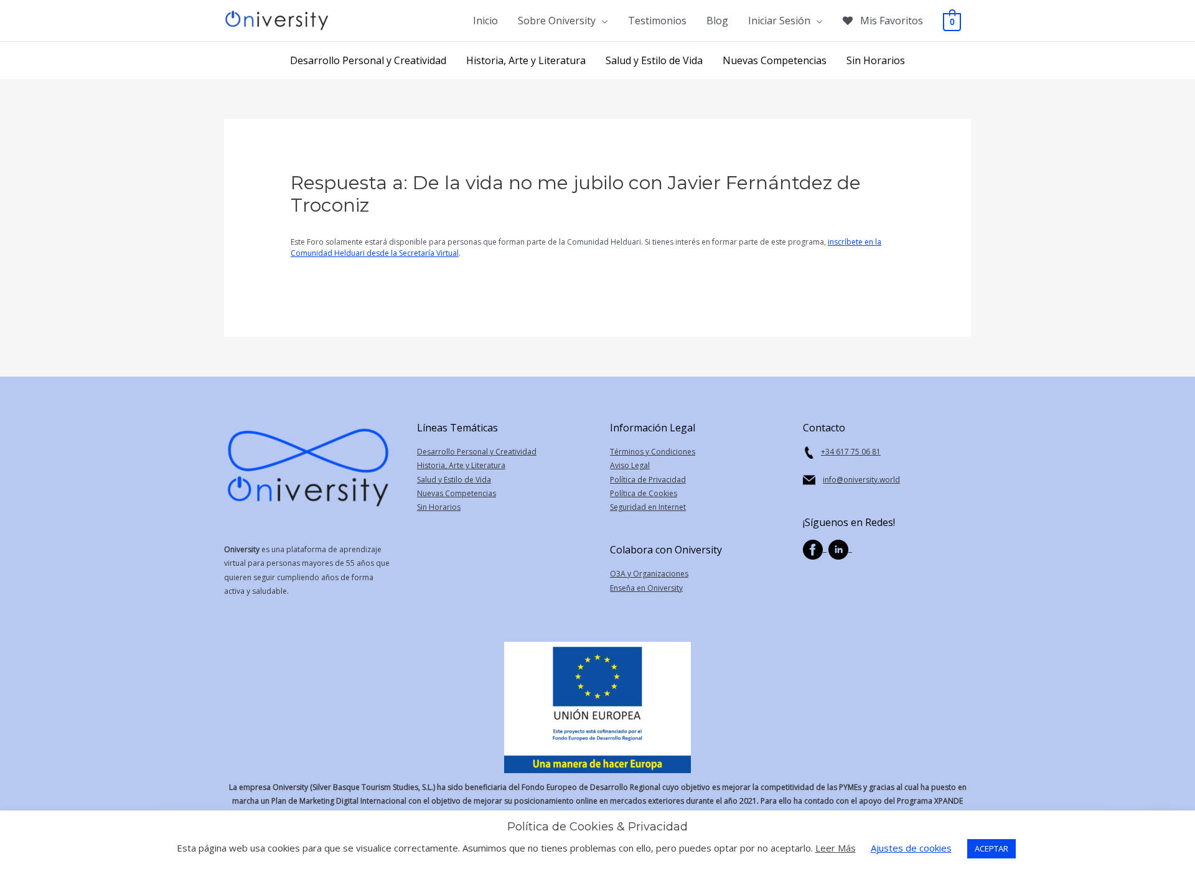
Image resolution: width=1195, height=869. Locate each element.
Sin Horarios (439, 507)
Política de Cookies (643, 493)
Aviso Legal (630, 465)
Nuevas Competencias (456, 493)
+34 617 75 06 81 (851, 451)
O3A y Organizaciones (649, 573)
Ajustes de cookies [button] (911, 848)
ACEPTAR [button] (991, 848)
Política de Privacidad (648, 479)
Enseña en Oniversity (646, 588)
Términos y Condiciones (652, 451)
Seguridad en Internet (648, 507)
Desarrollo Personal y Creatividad (477, 451)
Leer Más (835, 848)
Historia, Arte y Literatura (461, 465)
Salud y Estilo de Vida (454, 479)
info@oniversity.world (861, 479)
